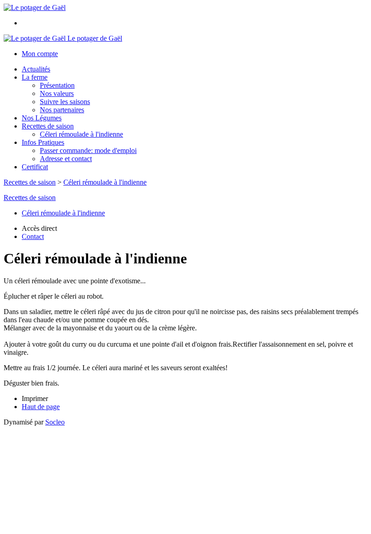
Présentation (57, 85)
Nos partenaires (62, 110)
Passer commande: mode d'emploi (88, 150)
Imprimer (35, 398)
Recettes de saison (48, 126)
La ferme (35, 77)
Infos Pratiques (43, 142)
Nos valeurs (57, 93)
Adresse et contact (66, 158)
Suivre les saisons (65, 101)
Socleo (55, 422)
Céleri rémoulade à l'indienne (81, 134)
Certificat (35, 167)
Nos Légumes (42, 118)
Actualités (36, 69)
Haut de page (41, 406)
